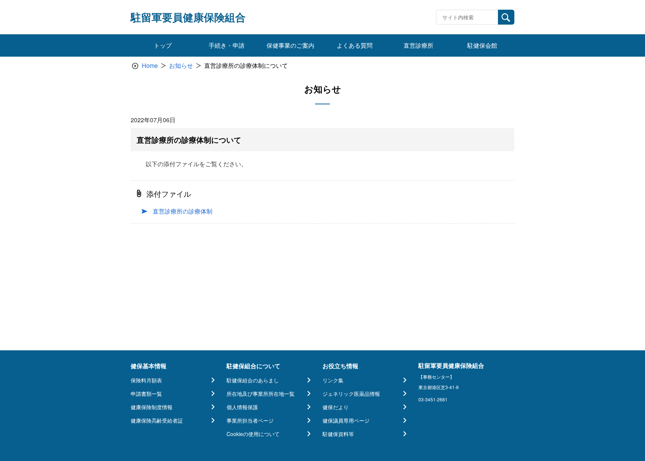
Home (150, 65)
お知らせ (181, 65)
